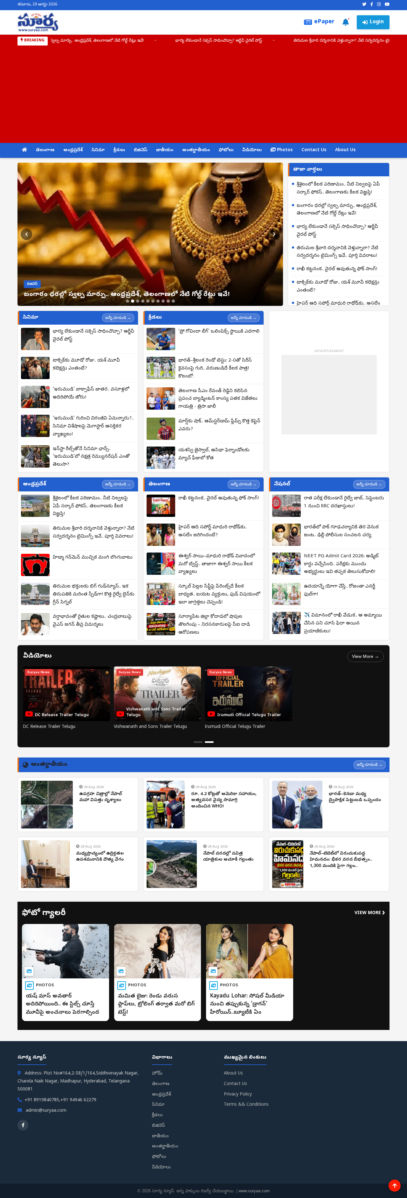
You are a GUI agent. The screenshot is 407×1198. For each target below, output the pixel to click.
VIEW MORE (370, 913)
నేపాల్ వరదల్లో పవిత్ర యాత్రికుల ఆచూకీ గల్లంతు (228, 857)
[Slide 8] (163, 301)
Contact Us (313, 150)
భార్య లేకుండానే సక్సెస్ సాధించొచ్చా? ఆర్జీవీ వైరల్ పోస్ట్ (337, 231)
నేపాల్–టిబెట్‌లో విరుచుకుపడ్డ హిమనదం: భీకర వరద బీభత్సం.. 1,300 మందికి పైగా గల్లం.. (341, 860)
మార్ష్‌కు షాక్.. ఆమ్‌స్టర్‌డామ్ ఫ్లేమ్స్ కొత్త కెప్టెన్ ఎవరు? (219, 425)
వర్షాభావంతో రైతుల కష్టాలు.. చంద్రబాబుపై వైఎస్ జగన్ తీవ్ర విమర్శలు (92, 621)
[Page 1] (198, 742)
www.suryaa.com (254, 1190)
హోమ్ (157, 1074)
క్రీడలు (119, 150)
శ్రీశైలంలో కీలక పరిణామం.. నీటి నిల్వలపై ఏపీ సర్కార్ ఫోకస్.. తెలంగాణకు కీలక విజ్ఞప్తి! (338, 188)
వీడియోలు (252, 150)
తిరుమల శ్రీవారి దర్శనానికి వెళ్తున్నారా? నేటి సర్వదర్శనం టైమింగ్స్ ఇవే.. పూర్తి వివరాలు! (106, 41)
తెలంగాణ (45, 150)
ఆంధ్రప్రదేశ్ (73, 150)
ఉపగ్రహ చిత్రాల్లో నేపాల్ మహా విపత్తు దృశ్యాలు (100, 797)
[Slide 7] (158, 301)
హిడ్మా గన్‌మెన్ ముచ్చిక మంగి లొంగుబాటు (93, 557)
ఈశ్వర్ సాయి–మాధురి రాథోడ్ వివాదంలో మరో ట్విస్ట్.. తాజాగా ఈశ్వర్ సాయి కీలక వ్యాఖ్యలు (216, 564)
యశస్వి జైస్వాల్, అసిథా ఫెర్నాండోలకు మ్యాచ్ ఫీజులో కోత (214, 454)
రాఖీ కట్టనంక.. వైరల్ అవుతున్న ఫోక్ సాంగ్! (242, 41)
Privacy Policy (238, 1095)
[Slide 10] (173, 301)
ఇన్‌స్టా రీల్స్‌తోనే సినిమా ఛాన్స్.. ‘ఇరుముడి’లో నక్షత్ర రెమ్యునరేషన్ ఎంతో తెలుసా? (91, 457)
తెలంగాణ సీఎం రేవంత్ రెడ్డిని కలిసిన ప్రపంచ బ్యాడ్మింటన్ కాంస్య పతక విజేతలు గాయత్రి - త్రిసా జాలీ (218, 399)
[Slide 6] (153, 301)
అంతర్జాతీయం (196, 150)
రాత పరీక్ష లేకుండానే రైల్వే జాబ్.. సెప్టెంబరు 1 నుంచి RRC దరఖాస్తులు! (344, 502)
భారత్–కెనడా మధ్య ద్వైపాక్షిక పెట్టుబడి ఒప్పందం (355, 797)
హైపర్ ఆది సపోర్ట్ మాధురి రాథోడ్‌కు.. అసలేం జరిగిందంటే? (212, 531)
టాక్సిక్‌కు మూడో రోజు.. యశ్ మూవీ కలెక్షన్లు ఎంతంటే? (338, 286)
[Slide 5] (147, 301)
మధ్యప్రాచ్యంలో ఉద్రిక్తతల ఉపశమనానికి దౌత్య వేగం (100, 857)
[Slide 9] (168, 301)
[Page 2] (209, 742)
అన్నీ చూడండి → (118, 317)
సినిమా (98, 150)
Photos (284, 150)
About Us (345, 150)
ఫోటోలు (226, 150)
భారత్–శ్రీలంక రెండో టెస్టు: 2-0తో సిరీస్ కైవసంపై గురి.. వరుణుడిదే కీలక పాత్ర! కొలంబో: (215, 368)
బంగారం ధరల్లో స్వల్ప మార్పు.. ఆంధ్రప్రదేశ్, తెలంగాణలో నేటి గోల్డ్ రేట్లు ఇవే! (337, 210)
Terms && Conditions (246, 1105)
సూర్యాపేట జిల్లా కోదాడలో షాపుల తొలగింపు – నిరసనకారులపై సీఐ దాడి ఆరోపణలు (214, 625)
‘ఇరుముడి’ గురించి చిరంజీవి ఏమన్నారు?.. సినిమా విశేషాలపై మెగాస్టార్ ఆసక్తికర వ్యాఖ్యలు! (93, 426)
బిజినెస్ (140, 150)
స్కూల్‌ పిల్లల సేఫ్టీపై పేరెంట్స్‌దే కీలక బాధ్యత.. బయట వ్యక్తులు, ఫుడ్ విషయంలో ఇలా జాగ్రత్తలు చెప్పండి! (219, 594)
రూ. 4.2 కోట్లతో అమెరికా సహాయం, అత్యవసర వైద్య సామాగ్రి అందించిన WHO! (224, 800)
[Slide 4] (142, 301)
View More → (365, 656)
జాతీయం (164, 150)
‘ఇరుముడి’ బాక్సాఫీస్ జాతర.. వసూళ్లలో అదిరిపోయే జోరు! (91, 393)
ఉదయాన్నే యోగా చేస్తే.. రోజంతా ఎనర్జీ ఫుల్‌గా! (339, 590)
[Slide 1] (127, 301)
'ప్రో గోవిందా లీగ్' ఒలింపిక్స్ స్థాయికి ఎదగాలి (218, 331)
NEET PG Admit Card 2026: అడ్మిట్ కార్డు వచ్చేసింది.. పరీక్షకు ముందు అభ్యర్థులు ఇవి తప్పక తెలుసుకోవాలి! (341, 564)
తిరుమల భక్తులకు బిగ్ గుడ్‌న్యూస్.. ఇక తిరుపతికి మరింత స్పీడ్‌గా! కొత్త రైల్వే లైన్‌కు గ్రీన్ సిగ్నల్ (94, 594)
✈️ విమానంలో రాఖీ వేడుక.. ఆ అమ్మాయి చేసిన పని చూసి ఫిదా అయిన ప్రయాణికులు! (343, 623)
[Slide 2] (132, 301)
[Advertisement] (203, 93)
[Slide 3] (137, 301)
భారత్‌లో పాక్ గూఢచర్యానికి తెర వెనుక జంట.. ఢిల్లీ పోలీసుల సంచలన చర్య (341, 531)
